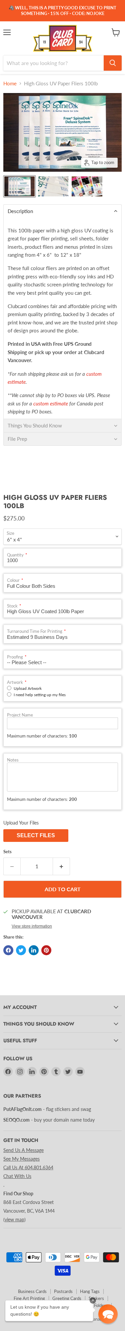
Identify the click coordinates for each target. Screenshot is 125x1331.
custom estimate (50, 403)
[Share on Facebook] (8, 950)
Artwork (15, 682)
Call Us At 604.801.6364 (28, 1167)
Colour (13, 580)
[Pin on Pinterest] (46, 950)
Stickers (96, 1298)
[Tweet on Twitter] (21, 950)
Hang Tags (90, 1291)
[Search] (113, 63)
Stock (12, 605)
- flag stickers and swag (47, 1109)
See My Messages (21, 1159)
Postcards (63, 1291)
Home (10, 83)
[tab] (62, 211)
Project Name (20, 715)
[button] (108, 1314)
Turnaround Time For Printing (34, 631)
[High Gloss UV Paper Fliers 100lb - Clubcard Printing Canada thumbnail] (19, 186)
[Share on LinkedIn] (34, 950)
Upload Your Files (21, 823)
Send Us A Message (23, 1150)
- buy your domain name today (49, 1120)
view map (14, 1219)
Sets (7, 851)
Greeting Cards (66, 1298)
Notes (13, 760)
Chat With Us (17, 1176)
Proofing (15, 656)
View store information (32, 926)
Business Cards (32, 1291)
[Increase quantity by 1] (61, 866)
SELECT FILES (36, 835)
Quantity (15, 554)
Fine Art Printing (29, 1298)
